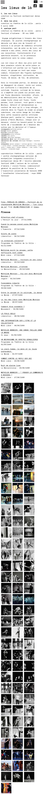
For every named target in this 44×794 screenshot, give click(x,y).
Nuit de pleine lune (10, 365)
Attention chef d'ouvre (12, 217)
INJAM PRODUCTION (21, 207)
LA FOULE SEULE (8, 313)
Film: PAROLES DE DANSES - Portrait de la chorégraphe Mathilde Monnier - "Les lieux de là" (22, 204)
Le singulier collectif (12, 240)
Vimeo (36, 207)
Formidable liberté (10, 283)
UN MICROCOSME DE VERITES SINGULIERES (19, 339)
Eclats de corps (8, 233)
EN (42, 2)
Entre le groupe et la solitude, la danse (21, 292)
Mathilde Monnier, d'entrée (14, 266)
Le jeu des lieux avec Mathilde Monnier (20, 299)
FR (36, 2)
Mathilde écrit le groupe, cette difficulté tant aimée (17, 251)
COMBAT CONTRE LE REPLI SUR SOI (16, 358)
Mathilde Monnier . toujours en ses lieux (21, 259)
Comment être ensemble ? (13, 306)
